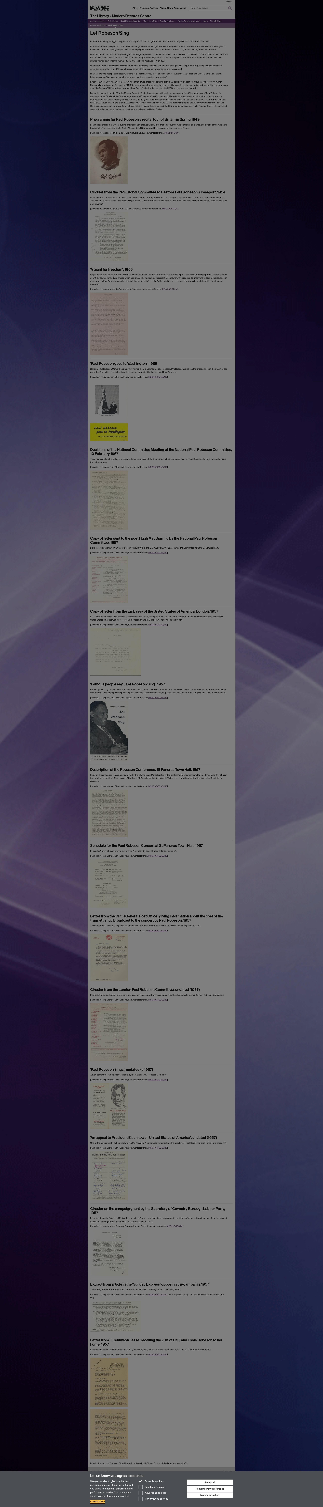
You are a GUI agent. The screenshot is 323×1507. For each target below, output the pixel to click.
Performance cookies (156, 1498)
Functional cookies (154, 1487)
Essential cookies (154, 1481)
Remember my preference (210, 1488)
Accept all (209, 1482)
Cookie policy (97, 1501)
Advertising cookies (155, 1492)
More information (209, 1495)
